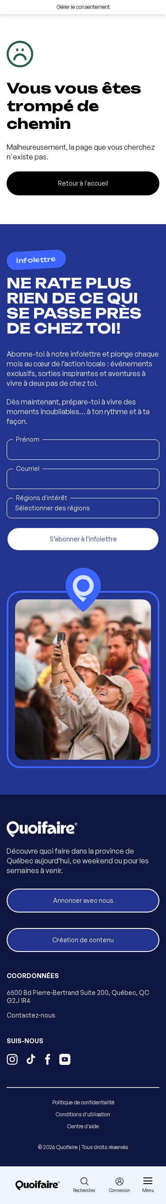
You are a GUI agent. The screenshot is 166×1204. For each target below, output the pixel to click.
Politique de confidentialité (83, 1102)
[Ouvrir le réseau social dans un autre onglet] (12, 1060)
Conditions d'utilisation (83, 1114)
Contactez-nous (31, 1015)
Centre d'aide (83, 1126)
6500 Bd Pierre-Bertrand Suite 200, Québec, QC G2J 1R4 (78, 996)
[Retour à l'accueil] (37, 1185)
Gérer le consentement (83, 7)
